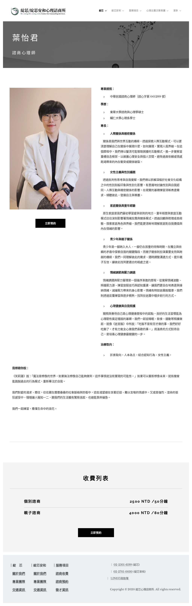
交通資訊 (19, 590)
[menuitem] (103, 10)
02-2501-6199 (123, 564)
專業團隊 (18, 582)
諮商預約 (62, 582)
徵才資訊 (62, 590)
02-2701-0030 (123, 571)
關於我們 (18, 574)
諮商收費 (62, 574)
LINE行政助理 (119, 578)
